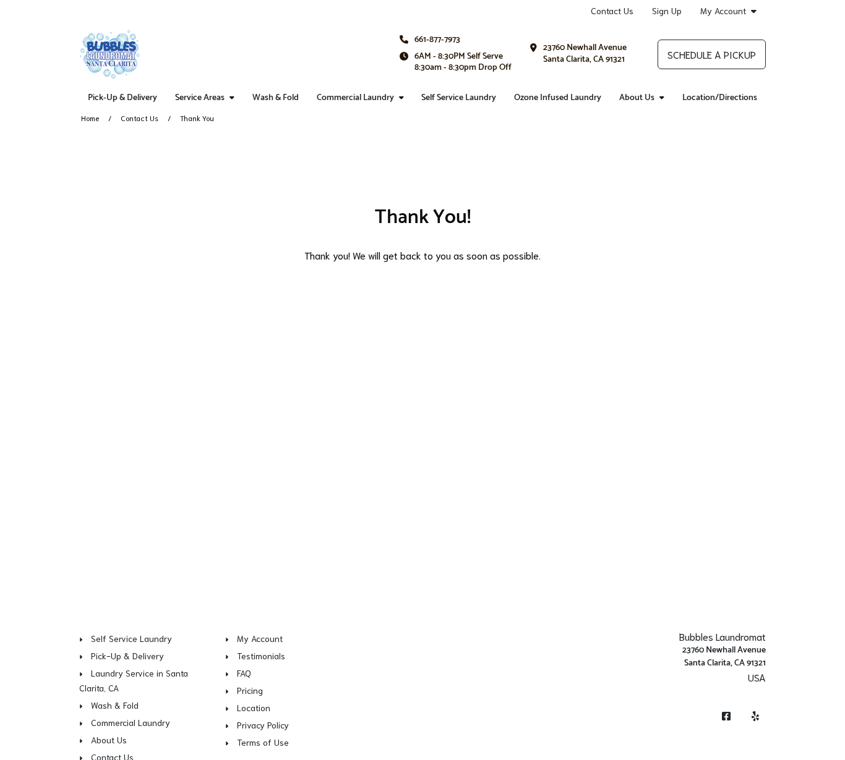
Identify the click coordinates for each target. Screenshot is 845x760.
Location (253, 707)
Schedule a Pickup (711, 54)
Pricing (250, 690)
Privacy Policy (263, 724)
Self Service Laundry (458, 98)
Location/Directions (719, 98)
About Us (636, 98)
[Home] (109, 54)
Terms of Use (263, 742)
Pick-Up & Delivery (122, 98)
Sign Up (667, 10)
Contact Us (612, 10)
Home (90, 117)
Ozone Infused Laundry (557, 98)
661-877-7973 (437, 40)
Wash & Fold (275, 98)
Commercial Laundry (355, 98)
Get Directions (735, 693)
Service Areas (200, 98)
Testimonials (261, 655)
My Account (723, 11)
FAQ (244, 672)
